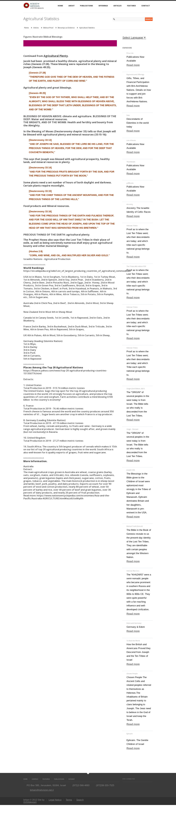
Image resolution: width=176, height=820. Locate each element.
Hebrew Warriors (133, 571)
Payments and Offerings (135, 74)
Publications (86, 6)
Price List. (130, 53)
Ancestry (130, 204)
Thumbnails (131, 162)
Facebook (123, 785)
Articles (117, 6)
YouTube (128, 785)
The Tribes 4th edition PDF (136, 266)
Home (60, 6)
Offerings (103, 6)
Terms (69, 800)
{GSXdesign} (30, 802)
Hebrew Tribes (132, 226)
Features (131, 6)
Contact (145, 6)
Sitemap (71, 779)
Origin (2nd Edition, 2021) (136, 388)
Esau (128, 115)
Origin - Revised (132, 429)
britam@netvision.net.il (42, 790)
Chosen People (132, 673)
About (71, 6)
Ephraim (130, 734)
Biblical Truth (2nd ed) (135, 526)
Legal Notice (55, 800)
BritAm (34, 8)
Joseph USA (131, 470)
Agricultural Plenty (56, 56)
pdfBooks (130, 183)
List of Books (131, 140)
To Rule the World (133, 641)
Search (80, 800)
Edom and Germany (134, 623)
